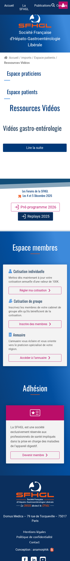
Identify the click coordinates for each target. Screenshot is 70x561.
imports (26, 57)
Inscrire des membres (33, 324)
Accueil (9, 5)
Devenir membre (33, 455)
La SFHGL (24, 7)
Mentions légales (34, 532)
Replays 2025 (38, 216)
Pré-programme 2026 (38, 207)
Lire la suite (34, 148)
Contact (34, 542)
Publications (42, 5)
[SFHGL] (35, 21)
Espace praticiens (24, 73)
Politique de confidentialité (34, 537)
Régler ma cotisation (33, 290)
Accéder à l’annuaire (33, 358)
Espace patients (44, 57)
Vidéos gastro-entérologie (32, 128)
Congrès (61, 5)
